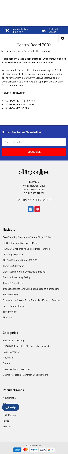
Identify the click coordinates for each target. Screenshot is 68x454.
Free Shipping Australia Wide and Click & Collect (28, 237)
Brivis (6, 403)
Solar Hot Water (11, 351)
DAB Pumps (9, 414)
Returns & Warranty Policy (16, 277)
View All (7, 426)
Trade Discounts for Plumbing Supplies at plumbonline (31, 288)
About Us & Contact (13, 265)
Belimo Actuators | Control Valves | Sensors (25, 374)
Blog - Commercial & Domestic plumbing (24, 271)
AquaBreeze (9, 397)
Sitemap (7, 317)
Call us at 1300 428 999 (34, 200)
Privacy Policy (10, 294)
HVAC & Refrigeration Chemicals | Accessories (27, 346)
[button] (62, 38)
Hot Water (8, 357)
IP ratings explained (13, 254)
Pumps (6, 363)
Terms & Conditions (13, 282)
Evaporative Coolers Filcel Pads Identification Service (31, 300)
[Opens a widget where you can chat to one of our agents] (10, 408)
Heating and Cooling (13, 340)
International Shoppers (15, 305)
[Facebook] (31, 209)
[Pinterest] (37, 209)
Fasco (6, 420)
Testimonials (10, 311)
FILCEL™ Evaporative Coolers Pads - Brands (26, 248)
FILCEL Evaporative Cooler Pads (20, 242)
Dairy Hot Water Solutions (16, 368)
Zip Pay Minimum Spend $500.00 (20, 260)
